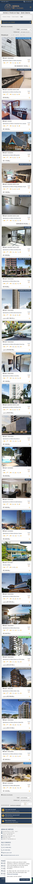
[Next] (29, 47)
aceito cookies (25, 879)
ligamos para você (7, 852)
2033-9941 (6, 850)
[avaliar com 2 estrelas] (3, 805)
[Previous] (4, 47)
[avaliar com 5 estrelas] (8, 805)
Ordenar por (17, 32)
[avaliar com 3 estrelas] (5, 805)
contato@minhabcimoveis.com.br (11, 855)
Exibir (18, 29)
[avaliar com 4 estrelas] (6, 805)
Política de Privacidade (12, 874)
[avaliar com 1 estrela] (2, 805)
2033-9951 (28, 1)
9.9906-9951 (7, 847)
